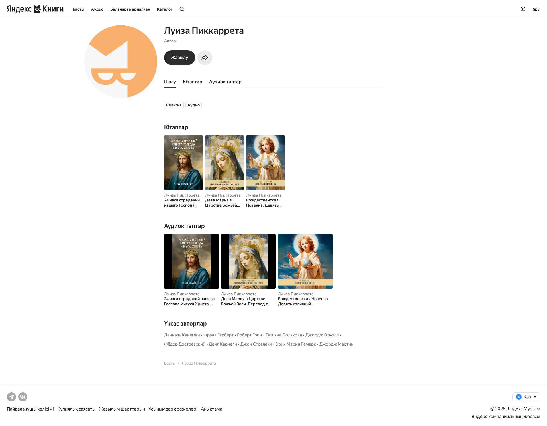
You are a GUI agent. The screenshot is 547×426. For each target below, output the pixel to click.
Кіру (536, 9)
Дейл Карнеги (223, 344)
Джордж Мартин (336, 344)
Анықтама (211, 409)
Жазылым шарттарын (122, 409)
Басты (78, 9)
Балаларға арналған (130, 9)
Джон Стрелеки (256, 344)
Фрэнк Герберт (218, 335)
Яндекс (479, 416)
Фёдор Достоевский (184, 344)
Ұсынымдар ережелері (172, 409)
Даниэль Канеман (182, 335)
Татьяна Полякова (284, 335)
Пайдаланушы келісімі (30, 409)
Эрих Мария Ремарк (295, 344)
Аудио (97, 9)
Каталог (164, 9)
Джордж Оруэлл (322, 335)
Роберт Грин (249, 335)
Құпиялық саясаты (76, 409)
